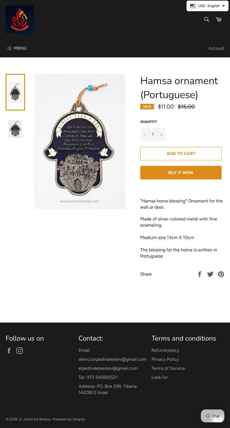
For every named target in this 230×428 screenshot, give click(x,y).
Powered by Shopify (69, 419)
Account (216, 48)
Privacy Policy (165, 359)
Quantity (148, 122)
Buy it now (181, 172)
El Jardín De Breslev (35, 419)
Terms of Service (168, 368)
